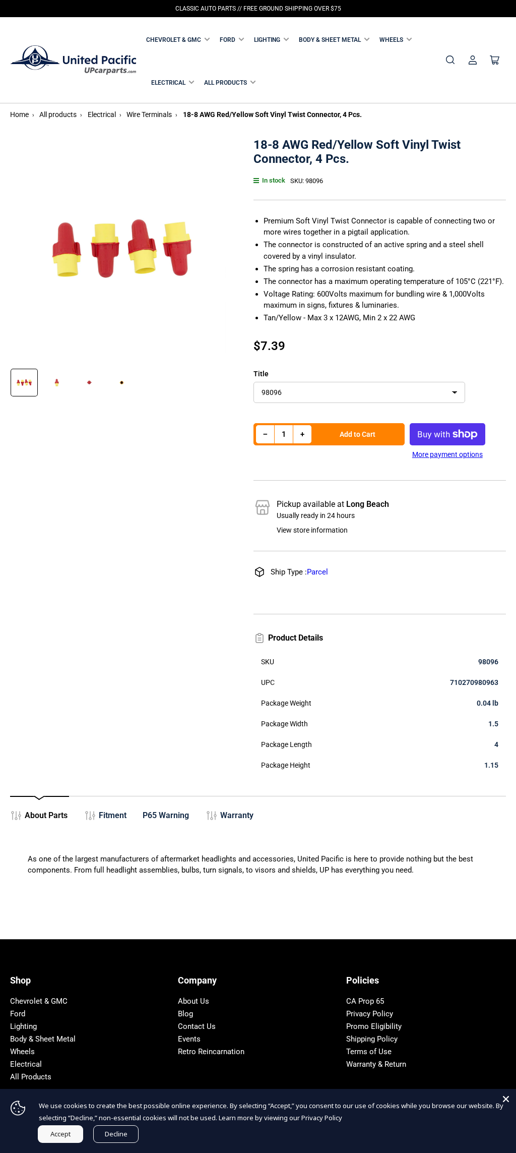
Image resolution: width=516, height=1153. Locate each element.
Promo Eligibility (374, 1026)
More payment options (447, 454)
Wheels (391, 39)
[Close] (506, 1099)
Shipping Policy (372, 1039)
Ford (227, 39)
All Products (225, 82)
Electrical (168, 82)
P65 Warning (166, 815)
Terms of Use (369, 1051)
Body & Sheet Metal (330, 39)
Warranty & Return (376, 1064)
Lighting (267, 39)
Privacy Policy (369, 1013)
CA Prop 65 (365, 1001)
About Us (193, 1001)
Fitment (112, 815)
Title (261, 374)
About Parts (46, 815)
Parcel (317, 571)
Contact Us (197, 1026)
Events (189, 1039)
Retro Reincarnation (211, 1051)
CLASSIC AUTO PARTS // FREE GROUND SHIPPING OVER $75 (258, 8)
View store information (312, 530)
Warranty (236, 815)
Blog (185, 1013)
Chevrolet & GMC (173, 39)
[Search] (450, 60)
